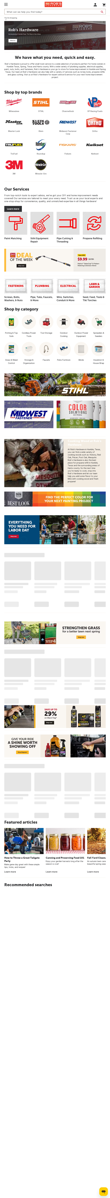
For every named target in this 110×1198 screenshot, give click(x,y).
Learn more (13, 209)
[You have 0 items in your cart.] (104, 4)
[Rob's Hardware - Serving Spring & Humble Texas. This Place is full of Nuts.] (55, 35)
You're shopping (10, 18)
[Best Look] (55, 499)
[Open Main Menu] (6, 4)
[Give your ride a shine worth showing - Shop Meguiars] (55, 746)
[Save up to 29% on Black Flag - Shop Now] (55, 716)
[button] (95, 4)
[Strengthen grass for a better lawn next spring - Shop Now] (55, 632)
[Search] (102, 12)
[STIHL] (55, 384)
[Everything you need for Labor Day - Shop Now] (55, 529)
